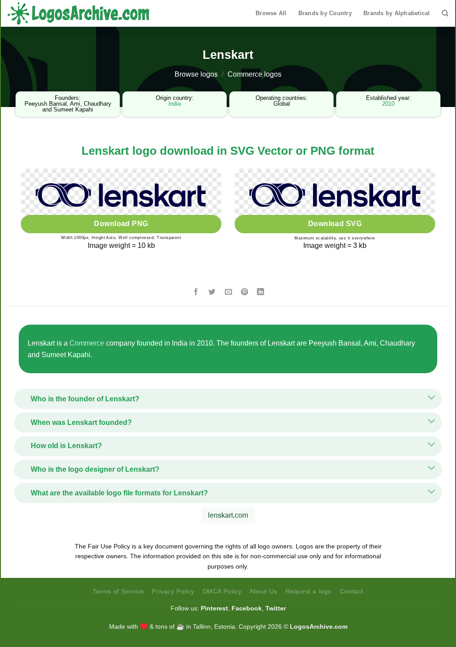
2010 (388, 103)
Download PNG (121, 223)
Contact (351, 591)
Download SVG (335, 223)
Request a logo (308, 591)
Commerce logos (254, 74)
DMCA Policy (222, 591)
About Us (263, 591)
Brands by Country (325, 13)
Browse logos (196, 74)
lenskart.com (228, 515)
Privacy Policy (173, 591)
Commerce (86, 343)
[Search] (445, 13)
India (174, 103)
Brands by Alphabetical (396, 13)
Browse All (271, 13)
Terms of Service (118, 591)
